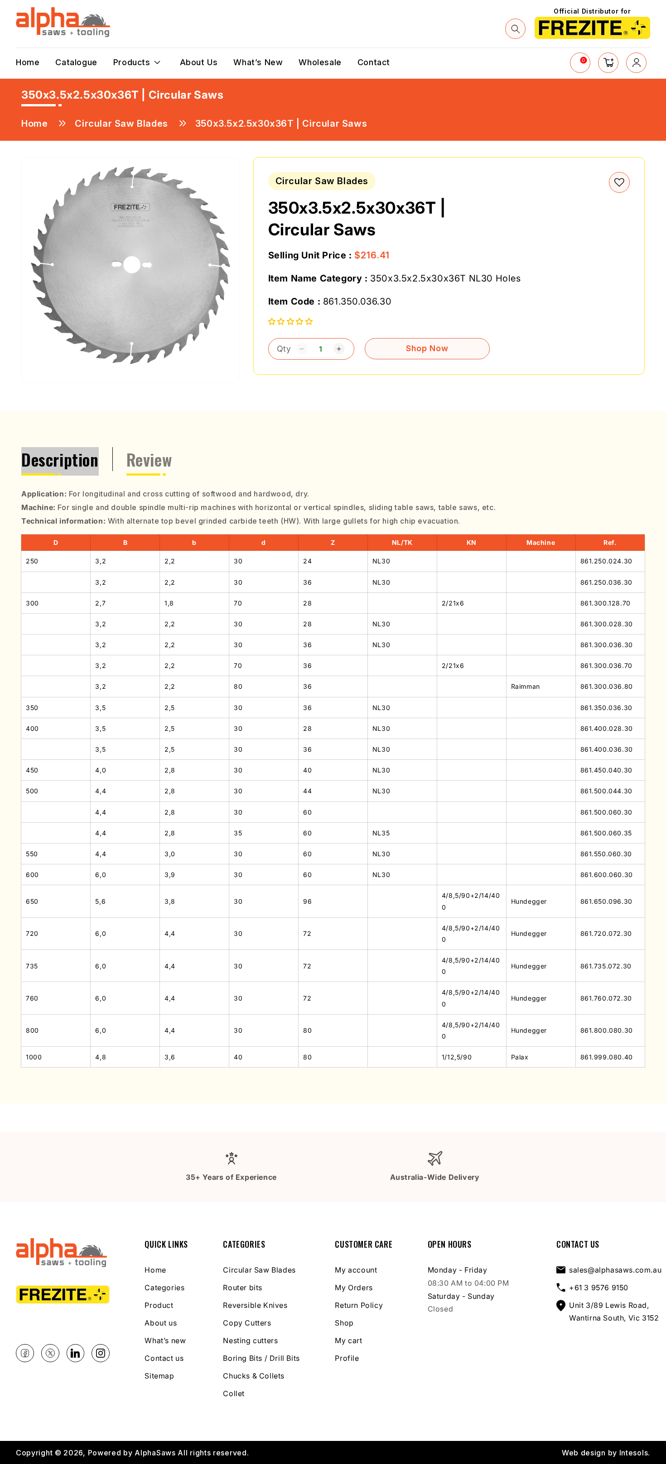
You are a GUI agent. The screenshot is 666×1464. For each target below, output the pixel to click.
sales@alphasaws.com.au (615, 1269)
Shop (344, 1322)
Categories (164, 1287)
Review (149, 459)
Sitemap (159, 1375)
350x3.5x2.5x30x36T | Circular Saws (281, 123)
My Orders (353, 1287)
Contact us (164, 1358)
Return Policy (359, 1305)
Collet (234, 1393)
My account (356, 1269)
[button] (516, 29)
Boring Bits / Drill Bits (261, 1358)
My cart (348, 1340)
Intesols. (634, 1452)
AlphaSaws (155, 1452)
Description (60, 459)
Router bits (242, 1287)
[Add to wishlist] (619, 182)
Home (34, 123)
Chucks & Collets (254, 1375)
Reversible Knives (255, 1305)
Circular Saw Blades (121, 123)
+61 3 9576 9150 (598, 1287)
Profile (347, 1358)
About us (161, 1322)
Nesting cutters (250, 1340)
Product (159, 1305)
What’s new (165, 1340)
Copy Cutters (247, 1322)
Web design (584, 1452)
